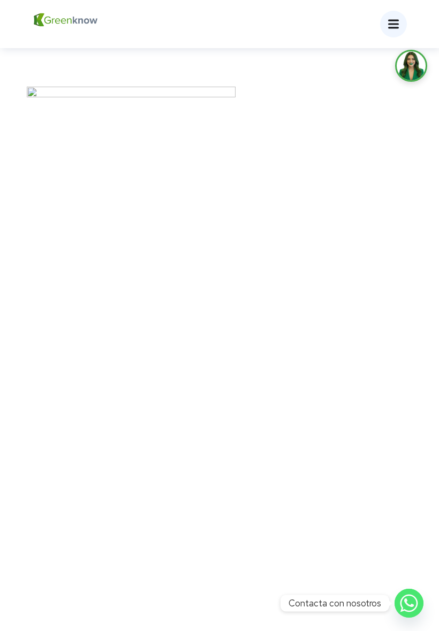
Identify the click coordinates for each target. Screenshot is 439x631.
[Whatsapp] (409, 603)
